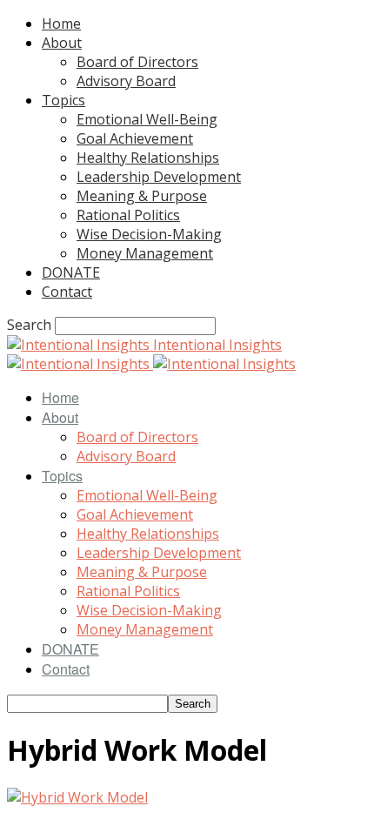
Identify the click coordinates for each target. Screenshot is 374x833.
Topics (63, 100)
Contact (67, 291)
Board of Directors (137, 61)
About (62, 42)
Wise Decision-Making (149, 234)
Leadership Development (159, 176)
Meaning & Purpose (142, 195)
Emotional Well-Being (147, 119)
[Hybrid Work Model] (77, 797)
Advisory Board (126, 81)
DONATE (71, 272)
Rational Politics (128, 215)
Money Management (145, 253)
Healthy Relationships (148, 157)
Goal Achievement (135, 138)
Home (61, 23)
